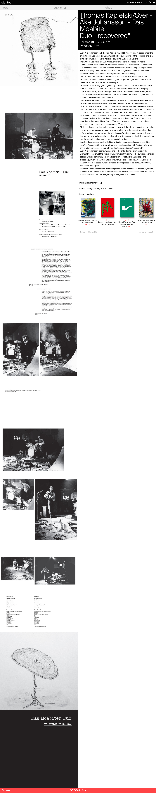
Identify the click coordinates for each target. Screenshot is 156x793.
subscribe (133, 2)
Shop (108, 8)
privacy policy (149, 232)
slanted (6, 2)
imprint (141, 232)
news (4, 8)
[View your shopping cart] (150, 2)
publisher (59, 8)
